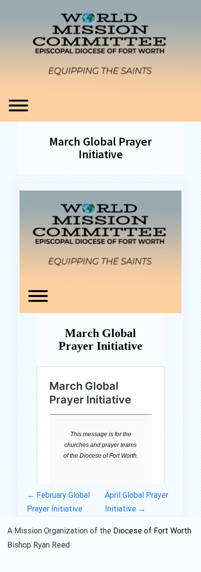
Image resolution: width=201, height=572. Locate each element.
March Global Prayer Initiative (100, 148)
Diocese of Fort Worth (152, 530)
